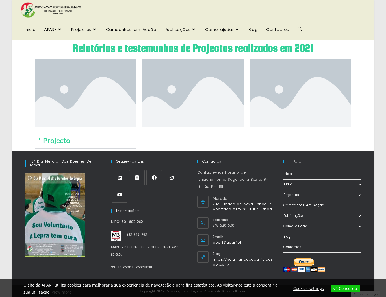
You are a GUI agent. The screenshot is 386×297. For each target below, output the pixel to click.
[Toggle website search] (299, 30)
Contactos (292, 247)
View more (61, 292)
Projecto (56, 140)
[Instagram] (171, 177)
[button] (85, 140)
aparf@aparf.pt (227, 242)
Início (287, 174)
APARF (288, 184)
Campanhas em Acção (303, 205)
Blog (287, 237)
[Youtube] (119, 195)
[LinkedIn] (119, 177)
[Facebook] (154, 177)
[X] (137, 177)
